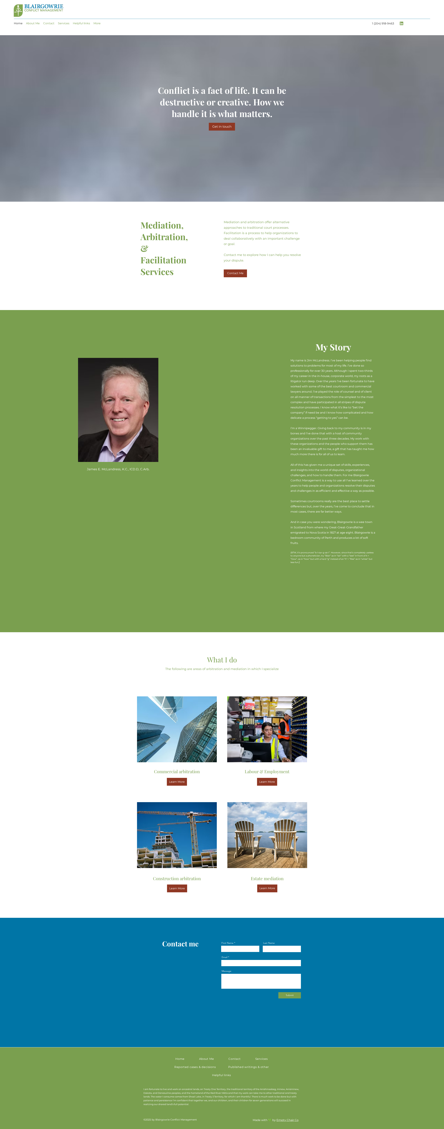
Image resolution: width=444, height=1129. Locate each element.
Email (224, 957)
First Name (227, 943)
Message (226, 971)
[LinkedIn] (401, 23)
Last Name (269, 943)
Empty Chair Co (287, 1120)
